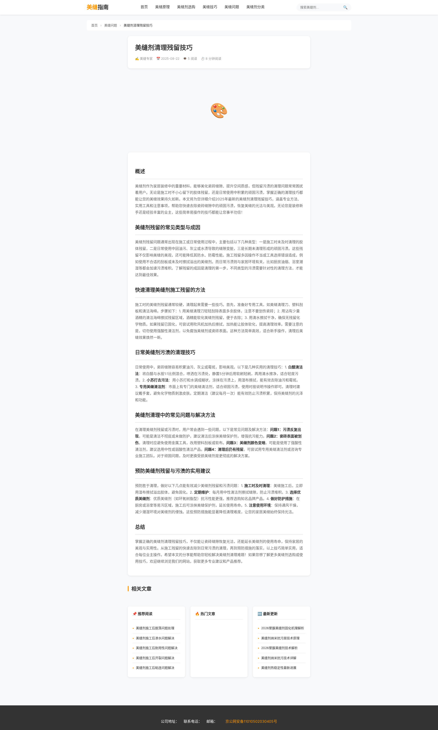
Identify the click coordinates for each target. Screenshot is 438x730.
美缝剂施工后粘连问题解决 (155, 668)
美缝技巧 (210, 7)
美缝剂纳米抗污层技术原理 (280, 638)
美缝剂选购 (186, 7)
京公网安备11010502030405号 (251, 721)
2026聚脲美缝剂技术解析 (279, 648)
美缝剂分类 (255, 7)
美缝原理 (162, 7)
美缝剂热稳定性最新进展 (278, 668)
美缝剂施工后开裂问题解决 (155, 658)
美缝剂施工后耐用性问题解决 (156, 648)
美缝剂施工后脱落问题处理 (155, 628)
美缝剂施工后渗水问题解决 (155, 638)
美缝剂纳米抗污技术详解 (278, 658)
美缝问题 (231, 7)
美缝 (98, 7)
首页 (144, 7)
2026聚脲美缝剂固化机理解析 (282, 628)
